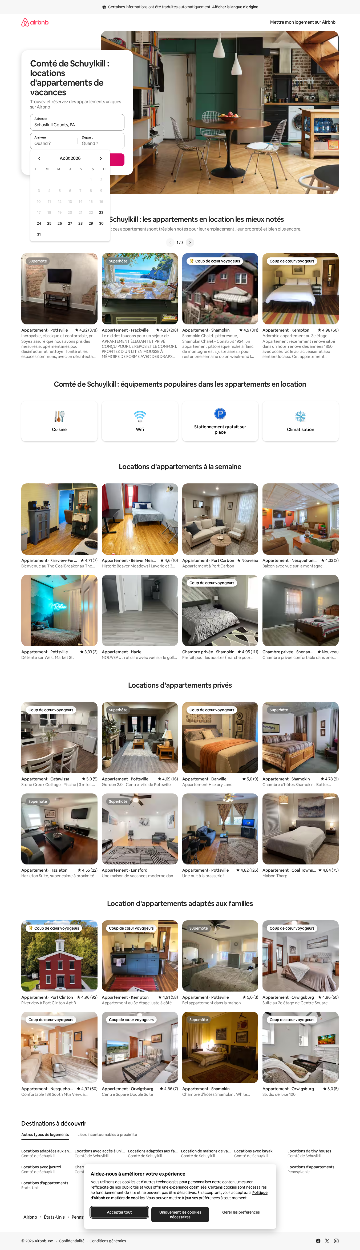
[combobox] (77, 125)
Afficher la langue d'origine (235, 7)
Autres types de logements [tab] (45, 1134)
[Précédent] (170, 242)
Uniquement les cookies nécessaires (180, 1214)
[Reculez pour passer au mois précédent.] (39, 158)
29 (91, 223)
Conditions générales (108, 1241)
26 (60, 223)
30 (101, 223)
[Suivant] (190, 242)
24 (39, 223)
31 (39, 234)
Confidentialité (71, 1241)
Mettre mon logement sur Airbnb (302, 22)
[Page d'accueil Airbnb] (34, 22)
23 (101, 212)
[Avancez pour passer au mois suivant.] (100, 158)
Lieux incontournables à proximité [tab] (107, 1134)
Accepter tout (119, 1212)
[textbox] (53, 143)
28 (80, 223)
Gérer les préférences (241, 1212)
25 (49, 223)
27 (70, 223)
